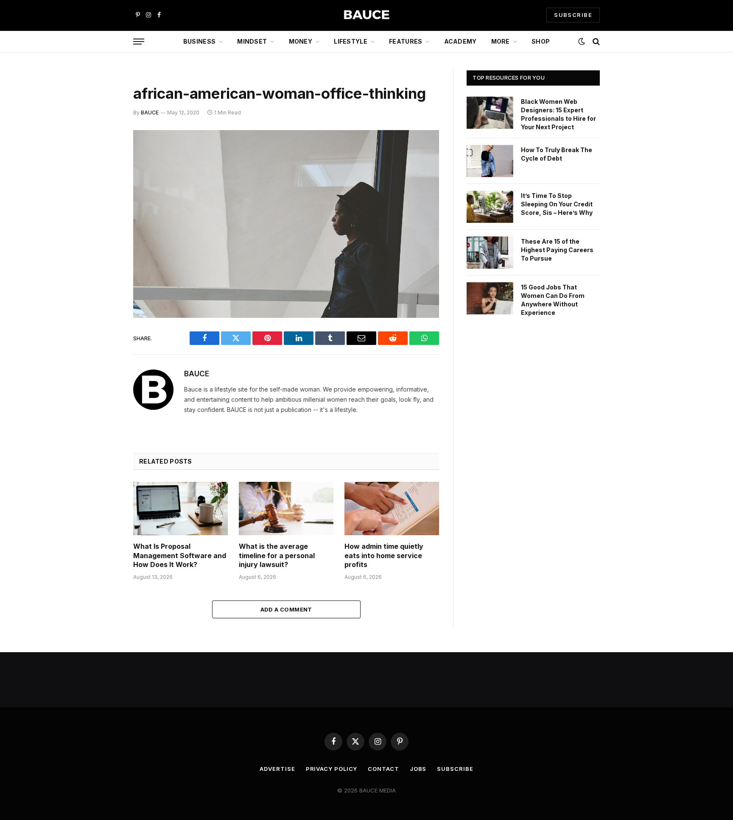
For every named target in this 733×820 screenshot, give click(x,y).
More (500, 41)
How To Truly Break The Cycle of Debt (556, 154)
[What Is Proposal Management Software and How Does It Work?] (180, 508)
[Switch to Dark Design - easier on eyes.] (581, 41)
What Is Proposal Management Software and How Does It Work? (179, 555)
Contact (383, 768)
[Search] (595, 41)
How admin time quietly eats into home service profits (383, 555)
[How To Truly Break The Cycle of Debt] (490, 161)
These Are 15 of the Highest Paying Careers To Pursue (557, 250)
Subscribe (455, 768)
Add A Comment (286, 609)
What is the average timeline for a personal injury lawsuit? (277, 555)
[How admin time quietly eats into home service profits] (391, 508)
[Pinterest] (103, 223)
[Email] (103, 244)
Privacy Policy (332, 768)
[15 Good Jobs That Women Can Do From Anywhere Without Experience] (490, 298)
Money (300, 41)
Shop (541, 41)
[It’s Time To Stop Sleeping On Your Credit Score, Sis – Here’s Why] (490, 207)
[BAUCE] (366, 15)
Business (199, 41)
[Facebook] (103, 158)
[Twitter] (103, 180)
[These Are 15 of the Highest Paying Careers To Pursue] (490, 252)
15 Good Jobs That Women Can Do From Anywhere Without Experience (553, 300)
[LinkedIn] (103, 201)
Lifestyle (350, 41)
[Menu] (138, 41)
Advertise (277, 768)
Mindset (252, 41)
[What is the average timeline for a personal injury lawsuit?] (286, 508)
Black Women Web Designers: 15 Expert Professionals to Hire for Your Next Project (558, 114)
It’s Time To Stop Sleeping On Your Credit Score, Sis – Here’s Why (557, 204)
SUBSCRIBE (573, 14)
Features (405, 41)
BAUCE (150, 112)
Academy (460, 41)
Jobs (418, 768)
